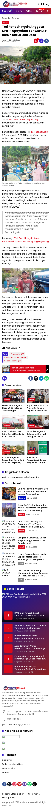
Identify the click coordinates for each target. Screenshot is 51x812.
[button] (38, 4)
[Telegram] (41, 378)
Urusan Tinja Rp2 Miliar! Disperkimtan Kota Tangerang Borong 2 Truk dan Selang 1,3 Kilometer (29, 637)
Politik (21, 563)
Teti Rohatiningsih (13, 361)
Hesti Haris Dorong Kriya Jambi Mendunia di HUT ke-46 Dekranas (13, 434)
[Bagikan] (46, 41)
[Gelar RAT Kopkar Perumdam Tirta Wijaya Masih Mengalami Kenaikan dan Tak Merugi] (9, 510)
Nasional (22, 498)
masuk (16, 477)
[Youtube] (19, 784)
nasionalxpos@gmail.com (19, 724)
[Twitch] (24, 784)
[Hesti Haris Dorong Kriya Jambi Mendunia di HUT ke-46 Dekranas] (13, 422)
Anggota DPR (18, 354)
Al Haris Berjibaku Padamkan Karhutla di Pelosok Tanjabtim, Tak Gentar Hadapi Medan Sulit (13, 460)
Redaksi (5, 772)
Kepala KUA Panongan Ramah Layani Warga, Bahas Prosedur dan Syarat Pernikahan (29, 657)
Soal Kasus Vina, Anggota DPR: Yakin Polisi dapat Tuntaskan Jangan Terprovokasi (33, 491)
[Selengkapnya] (25, 688)
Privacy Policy (8, 768)
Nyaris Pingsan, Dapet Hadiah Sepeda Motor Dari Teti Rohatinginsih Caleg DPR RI (32, 557)
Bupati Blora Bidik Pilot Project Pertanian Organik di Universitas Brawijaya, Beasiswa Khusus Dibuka (38, 408)
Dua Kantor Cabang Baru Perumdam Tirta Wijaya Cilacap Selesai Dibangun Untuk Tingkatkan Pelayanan (32, 525)
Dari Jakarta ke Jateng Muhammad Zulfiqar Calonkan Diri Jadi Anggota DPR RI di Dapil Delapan (33, 574)
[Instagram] (14, 784)
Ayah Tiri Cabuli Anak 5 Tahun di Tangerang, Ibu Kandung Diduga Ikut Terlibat (30, 626)
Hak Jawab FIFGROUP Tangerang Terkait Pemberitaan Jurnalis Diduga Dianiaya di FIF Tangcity (30, 668)
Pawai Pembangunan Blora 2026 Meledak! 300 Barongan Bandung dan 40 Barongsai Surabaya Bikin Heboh (12, 408)
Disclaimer (7, 760)
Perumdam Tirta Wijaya (16, 357)
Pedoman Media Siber (12, 764)
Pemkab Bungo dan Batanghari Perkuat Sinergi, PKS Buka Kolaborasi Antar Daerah (36, 434)
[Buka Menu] (42, 4)
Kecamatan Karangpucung (23, 119)
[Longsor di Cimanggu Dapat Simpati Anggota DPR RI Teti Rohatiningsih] (9, 543)
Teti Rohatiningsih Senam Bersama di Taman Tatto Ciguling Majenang (25, 240)
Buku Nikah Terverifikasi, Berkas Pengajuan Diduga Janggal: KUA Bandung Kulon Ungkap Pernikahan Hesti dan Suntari (36, 460)
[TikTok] (34, 784)
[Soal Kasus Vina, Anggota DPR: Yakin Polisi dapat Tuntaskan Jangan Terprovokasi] (9, 493)
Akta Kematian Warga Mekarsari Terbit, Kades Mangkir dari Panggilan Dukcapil (30, 647)
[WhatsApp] (46, 378)
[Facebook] (30, 378)
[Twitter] (36, 378)
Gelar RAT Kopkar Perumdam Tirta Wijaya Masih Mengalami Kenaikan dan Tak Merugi (32, 508)
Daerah (5, 22)
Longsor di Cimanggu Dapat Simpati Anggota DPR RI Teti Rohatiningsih (32, 540)
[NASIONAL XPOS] (18, 4)
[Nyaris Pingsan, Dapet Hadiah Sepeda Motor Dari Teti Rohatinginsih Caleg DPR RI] (9, 559)
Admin (4, 40)
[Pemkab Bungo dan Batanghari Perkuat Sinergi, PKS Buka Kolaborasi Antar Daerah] (38, 422)
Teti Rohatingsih (39, 131)
